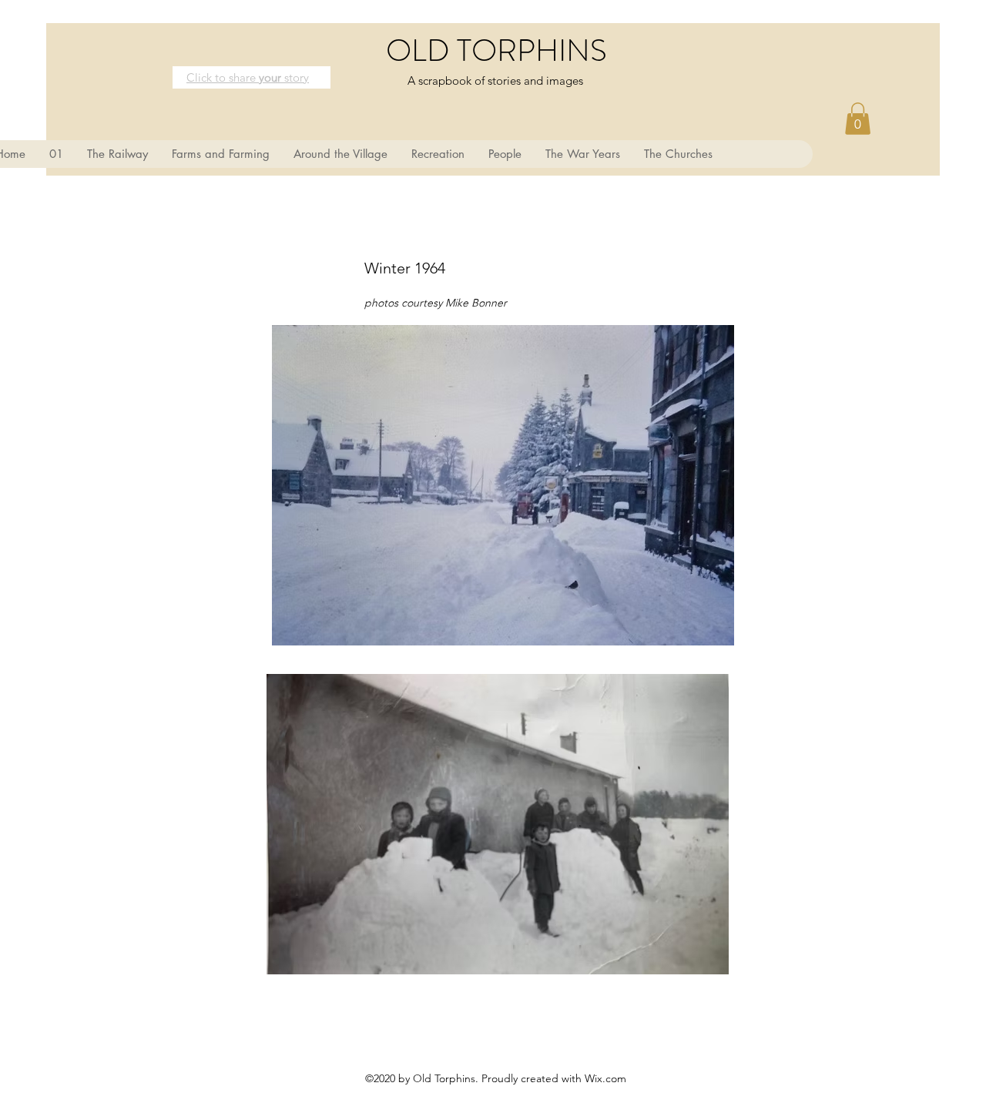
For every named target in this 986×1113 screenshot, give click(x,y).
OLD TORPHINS (496, 50)
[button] (857, 118)
